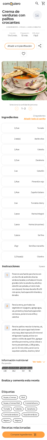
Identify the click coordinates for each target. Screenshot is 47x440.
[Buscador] (36, 3)
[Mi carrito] (43, 3)
